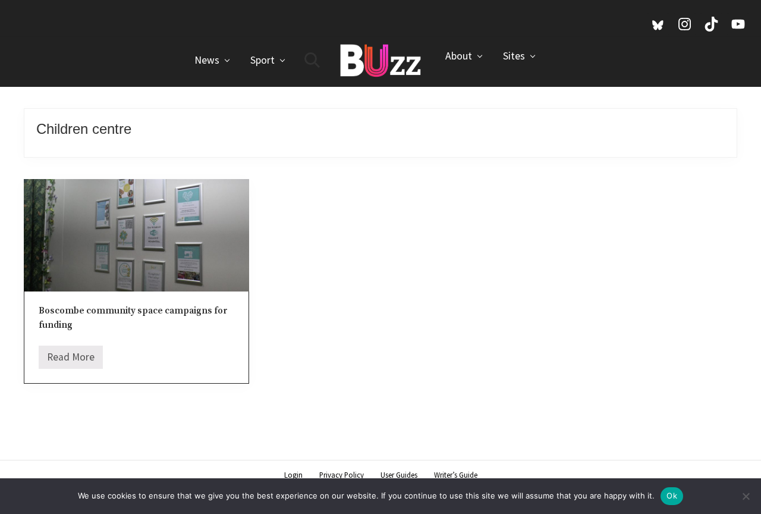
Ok (671, 495)
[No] (746, 496)
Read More (71, 359)
